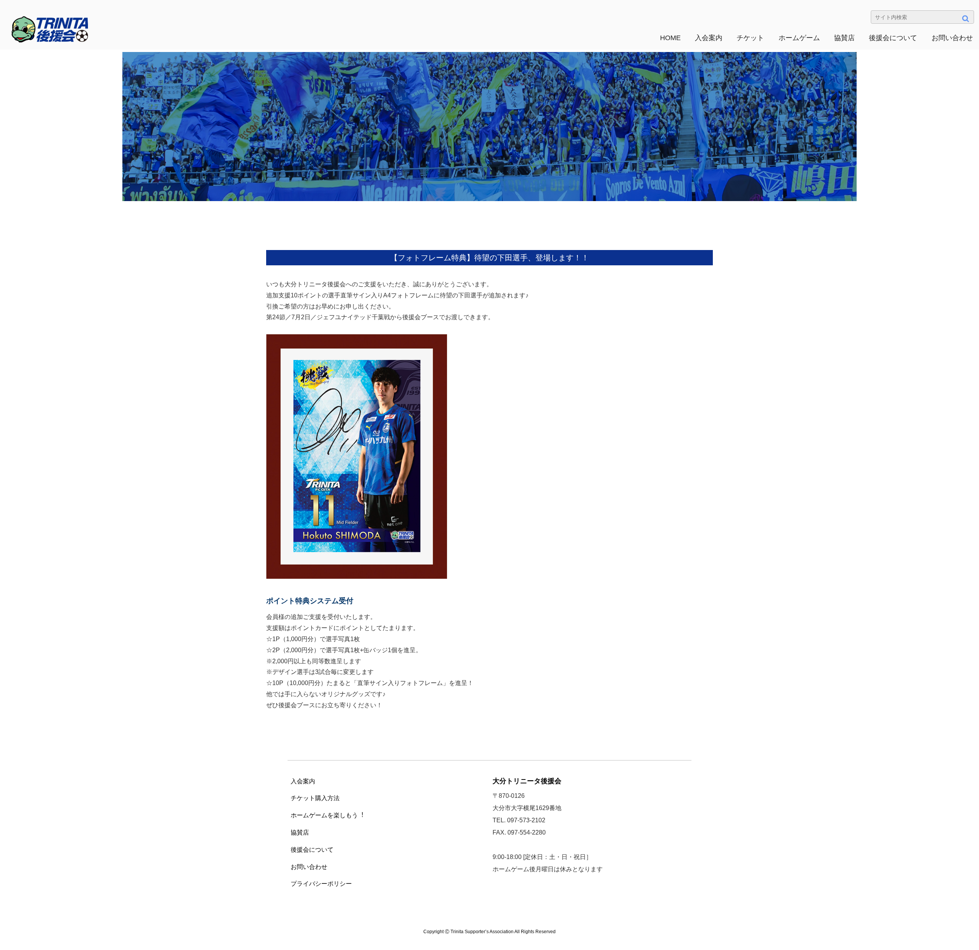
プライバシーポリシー (321, 883)
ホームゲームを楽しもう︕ (327, 815)
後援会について (893, 38)
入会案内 (708, 38)
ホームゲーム (799, 38)
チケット (750, 38)
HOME (670, 38)
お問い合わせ (952, 38)
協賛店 (844, 38)
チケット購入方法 (315, 798)
